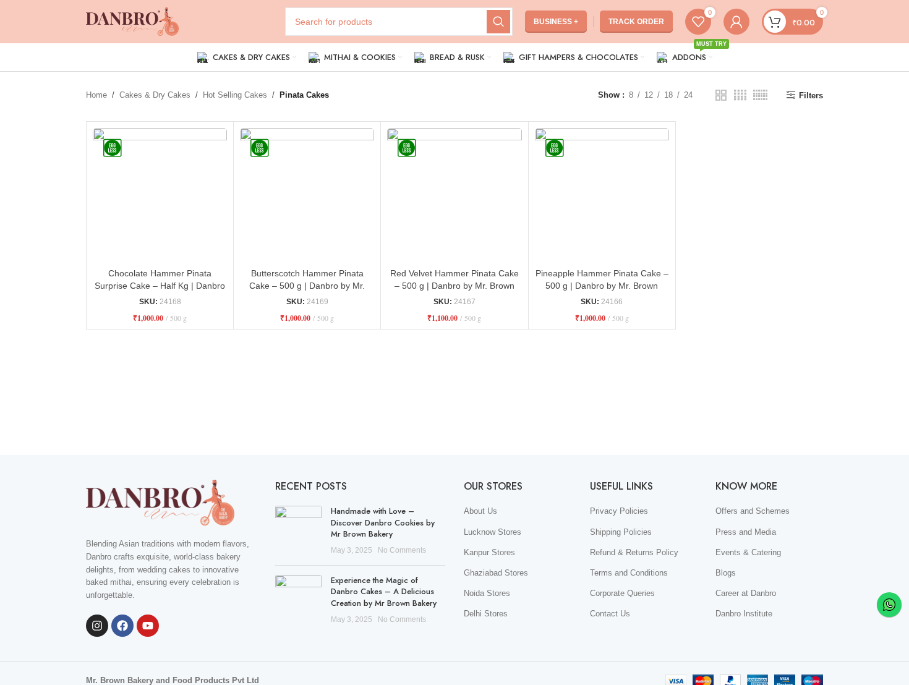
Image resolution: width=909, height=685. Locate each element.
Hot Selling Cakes (235, 95)
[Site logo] (132, 20)
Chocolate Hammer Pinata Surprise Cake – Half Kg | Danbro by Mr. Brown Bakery (160, 285)
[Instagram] (97, 626)
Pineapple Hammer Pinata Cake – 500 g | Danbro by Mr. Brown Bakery (602, 285)
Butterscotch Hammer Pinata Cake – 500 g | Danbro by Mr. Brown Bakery (307, 285)
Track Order (636, 21)
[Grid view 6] (760, 95)
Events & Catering (748, 552)
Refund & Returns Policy (634, 552)
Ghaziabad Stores (496, 572)
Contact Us (610, 613)
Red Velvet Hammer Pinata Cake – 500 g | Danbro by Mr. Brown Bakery (454, 285)
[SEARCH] (498, 21)
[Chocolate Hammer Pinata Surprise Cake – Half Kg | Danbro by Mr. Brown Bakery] (160, 195)
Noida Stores (487, 593)
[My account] (736, 21)
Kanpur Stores (489, 552)
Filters (811, 95)
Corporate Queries (622, 593)
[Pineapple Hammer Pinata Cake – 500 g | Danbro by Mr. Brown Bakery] (602, 195)
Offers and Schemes (752, 511)
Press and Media (745, 532)
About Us (480, 511)
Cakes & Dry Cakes (154, 95)
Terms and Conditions (629, 572)
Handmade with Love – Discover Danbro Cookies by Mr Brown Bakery (383, 522)
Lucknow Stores (492, 532)
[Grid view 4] (740, 95)
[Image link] (160, 501)
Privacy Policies (619, 511)
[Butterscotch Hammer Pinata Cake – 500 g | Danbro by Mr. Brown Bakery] (307, 195)
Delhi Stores (486, 613)
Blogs (725, 572)
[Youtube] (148, 626)
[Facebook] (122, 626)
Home (96, 95)
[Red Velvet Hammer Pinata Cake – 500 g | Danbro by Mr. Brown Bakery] (454, 195)
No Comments (402, 550)
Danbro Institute (743, 613)
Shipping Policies (621, 532)
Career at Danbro (745, 593)
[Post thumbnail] (298, 531)
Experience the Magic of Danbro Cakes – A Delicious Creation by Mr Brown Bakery (384, 591)
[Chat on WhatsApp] (889, 604)
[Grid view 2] (721, 95)
